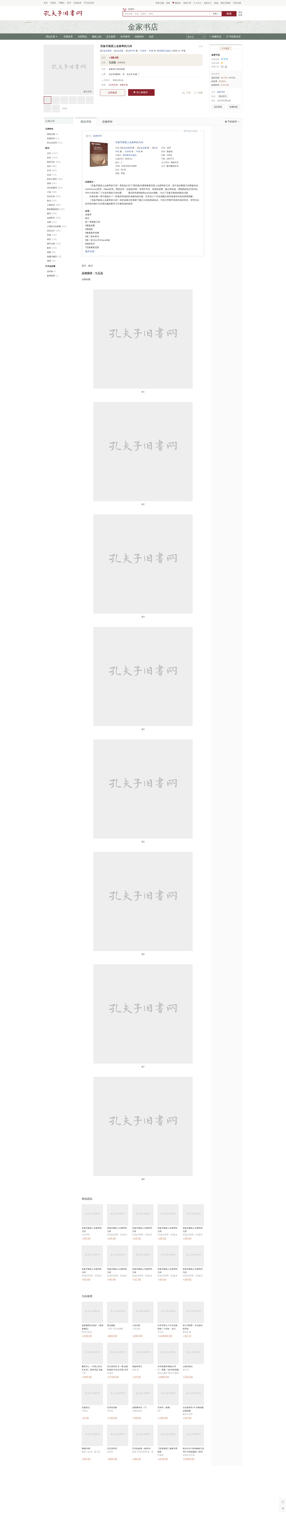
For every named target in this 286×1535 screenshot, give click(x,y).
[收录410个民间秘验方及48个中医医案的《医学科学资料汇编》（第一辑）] (193, 1435)
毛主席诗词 (112, 1448)
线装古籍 (52, 134)
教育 (52, 248)
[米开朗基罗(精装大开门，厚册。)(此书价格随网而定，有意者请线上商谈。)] (168, 1353)
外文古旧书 (55, 143)
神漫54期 (86, 1448)
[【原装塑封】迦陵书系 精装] (168, 1435)
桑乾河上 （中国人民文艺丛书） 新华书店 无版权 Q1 (92, 1369)
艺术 (52, 170)
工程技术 (54, 205)
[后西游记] (92, 1394)
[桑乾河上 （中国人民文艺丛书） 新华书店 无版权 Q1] (92, 1353)
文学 (52, 153)
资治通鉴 (111, 1325)
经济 (52, 166)
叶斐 (151, 51)
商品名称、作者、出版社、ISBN (139, 14)
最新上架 (96, 36)
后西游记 (86, 1407)
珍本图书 (125, 36)
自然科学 (97, 136)
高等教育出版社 (164, 51)
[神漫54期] (92, 1435)
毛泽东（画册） (164, 1407)
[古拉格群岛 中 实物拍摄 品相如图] (193, 1394)
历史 (52, 157)
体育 (52, 239)
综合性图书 (55, 188)
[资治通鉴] (117, 1312)
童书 (52, 213)
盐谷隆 (120, 51)
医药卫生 (54, 162)
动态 (151, 36)
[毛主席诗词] (117, 1435)
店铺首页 (68, 36)
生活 (52, 175)
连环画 (51, 271)
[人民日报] (142, 1312)
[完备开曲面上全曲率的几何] (92, 1215)
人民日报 (136, 1325)
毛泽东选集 (112, 1407)
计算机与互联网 (57, 226)
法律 (52, 222)
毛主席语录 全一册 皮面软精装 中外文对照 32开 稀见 (117, 1369)
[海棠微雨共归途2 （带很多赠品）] (92, 1312)
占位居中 (63, 13)
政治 (52, 200)
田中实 (132, 51)
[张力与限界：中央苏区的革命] (193, 1312)
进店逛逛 (218, 107)
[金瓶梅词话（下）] (142, 1394)
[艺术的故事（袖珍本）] (142, 1435)
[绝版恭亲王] (142, 1353)
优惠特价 (139, 36)
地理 (51, 261)
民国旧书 (53, 138)
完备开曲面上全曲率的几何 (129, 142)
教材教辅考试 (56, 209)
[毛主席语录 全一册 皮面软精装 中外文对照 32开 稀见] (117, 1353)
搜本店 (190, 37)
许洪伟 (143, 51)
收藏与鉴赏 (54, 256)
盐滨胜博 (107, 51)
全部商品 (82, 36)
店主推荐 (111, 36)
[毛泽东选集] (117, 1394)
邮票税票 (52, 276)
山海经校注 (188, 1366)
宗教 (51, 252)
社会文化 (54, 196)
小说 (52, 192)
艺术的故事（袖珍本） (142, 1448)
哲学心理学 (55, 179)
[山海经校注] (193, 1353)
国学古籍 (54, 243)
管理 (52, 183)
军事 (52, 235)
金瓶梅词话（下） (140, 1407)
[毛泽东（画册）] (168, 1394)
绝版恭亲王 (137, 1366)
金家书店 (215, 55)
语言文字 (54, 231)
